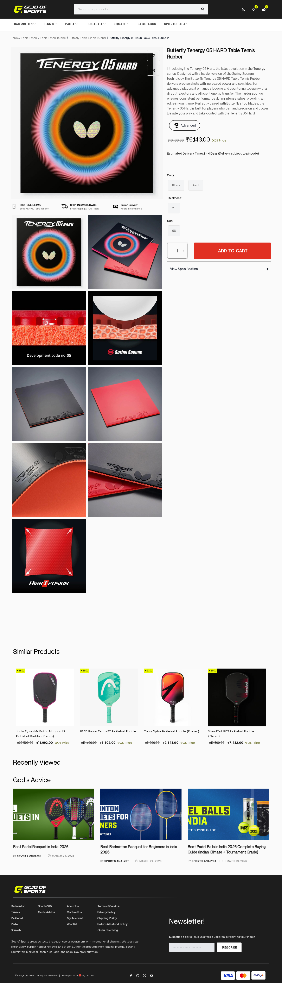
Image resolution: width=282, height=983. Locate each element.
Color (170, 175)
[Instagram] (138, 975)
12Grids (90, 975)
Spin (170, 220)
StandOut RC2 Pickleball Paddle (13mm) (167, 733)
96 (174, 230)
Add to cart (233, 250)
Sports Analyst (29, 861)
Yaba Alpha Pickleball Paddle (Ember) (107, 731)
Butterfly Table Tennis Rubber (87, 38)
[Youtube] (151, 975)
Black (176, 185)
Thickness (174, 198)
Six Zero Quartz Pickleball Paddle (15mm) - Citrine (232, 733)
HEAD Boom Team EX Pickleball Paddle (44, 731)
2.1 (174, 208)
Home (15, 38)
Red (196, 185)
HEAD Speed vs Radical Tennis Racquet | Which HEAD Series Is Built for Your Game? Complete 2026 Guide (227, 852)
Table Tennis (29, 38)
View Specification (184, 269)
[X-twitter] (144, 975)
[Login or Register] (243, 9)
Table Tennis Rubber (53, 38)
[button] (153, 55)
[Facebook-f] (131, 975)
